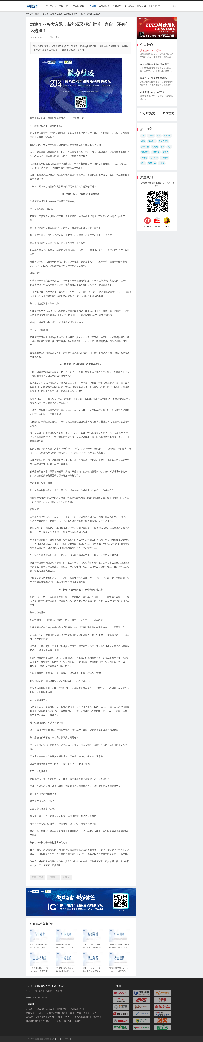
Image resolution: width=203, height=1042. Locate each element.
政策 (143, 141)
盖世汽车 (78, 1021)
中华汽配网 (45, 1021)
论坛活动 (129, 6)
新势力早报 (163, 141)
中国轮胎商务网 (32, 1021)
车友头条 (57, 1021)
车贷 (169, 147)
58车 (79, 1013)
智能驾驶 (145, 152)
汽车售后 (156, 152)
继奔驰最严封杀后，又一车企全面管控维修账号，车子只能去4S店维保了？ (119, 970)
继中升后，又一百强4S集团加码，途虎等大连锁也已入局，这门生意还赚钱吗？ (92, 970)
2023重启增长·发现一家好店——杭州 (176, 36)
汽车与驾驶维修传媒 (44, 1009)
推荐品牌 (141, 6)
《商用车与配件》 (64, 1017)
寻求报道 (49, 991)
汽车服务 (167, 136)
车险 (162, 147)
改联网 (86, 1013)
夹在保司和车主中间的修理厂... (155, 64)
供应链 (161, 163)
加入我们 (38, 991)
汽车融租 (152, 141)
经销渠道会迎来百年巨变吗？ (154, 78)
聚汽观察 (29, 1017)
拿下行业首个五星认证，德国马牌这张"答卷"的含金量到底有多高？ (92, 947)
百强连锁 (164, 158)
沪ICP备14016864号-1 (64, 1039)
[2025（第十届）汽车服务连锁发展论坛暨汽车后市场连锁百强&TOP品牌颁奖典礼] (81, 915)
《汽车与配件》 (75, 1009)
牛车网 (71, 1013)
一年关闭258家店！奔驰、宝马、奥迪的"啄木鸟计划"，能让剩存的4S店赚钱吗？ (40, 970)
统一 (143, 163)
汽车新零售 (78, 6)
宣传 (143, 136)
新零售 (165, 152)
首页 (37, 14)
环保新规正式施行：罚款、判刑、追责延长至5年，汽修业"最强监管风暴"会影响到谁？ (66, 947)
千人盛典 (91, 6)
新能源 (144, 158)
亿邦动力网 (30, 1013)
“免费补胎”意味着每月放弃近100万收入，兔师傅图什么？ (66, 970)
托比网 (40, 1013)
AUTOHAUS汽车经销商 (56, 1013)
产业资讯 (49, 6)
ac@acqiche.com (41, 997)
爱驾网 (95, 1013)
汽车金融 (152, 163)
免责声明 (59, 991)
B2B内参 (29, 1009)
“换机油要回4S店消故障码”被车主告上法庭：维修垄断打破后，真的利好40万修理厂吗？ (119, 947)
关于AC (29, 991)
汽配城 (155, 147)
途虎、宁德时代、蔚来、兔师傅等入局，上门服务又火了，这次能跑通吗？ (39, 947)
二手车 (151, 136)
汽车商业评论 (60, 1009)
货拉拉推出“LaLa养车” (151, 50)
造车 (159, 136)
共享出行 (154, 158)
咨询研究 (117, 6)
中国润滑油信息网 (82, 1017)
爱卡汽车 (67, 1021)
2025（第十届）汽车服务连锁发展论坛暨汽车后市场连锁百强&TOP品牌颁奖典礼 (173, 36)
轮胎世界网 (40, 1017)
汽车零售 (145, 147)
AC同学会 (104, 6)
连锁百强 (63, 6)
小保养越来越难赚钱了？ (152, 92)
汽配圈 (51, 1017)
